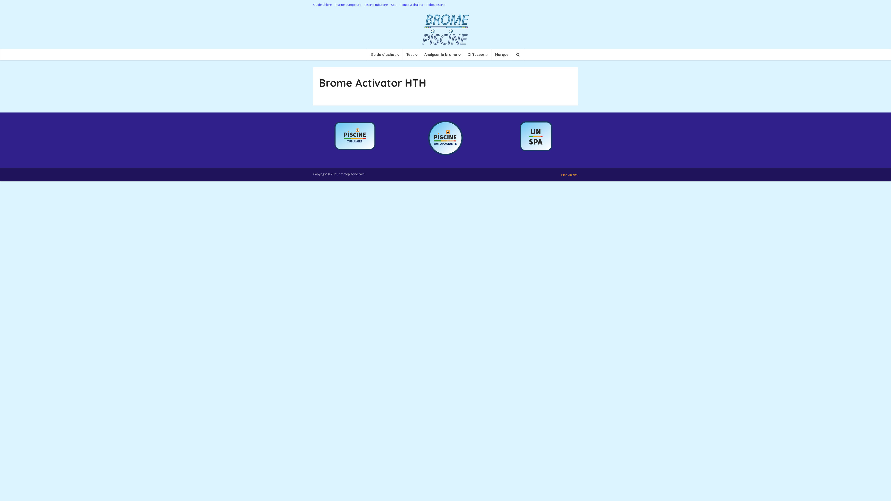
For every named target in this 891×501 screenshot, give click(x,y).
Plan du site (569, 175)
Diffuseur (476, 54)
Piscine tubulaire (376, 5)
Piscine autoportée (348, 5)
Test (410, 54)
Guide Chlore (322, 5)
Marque (502, 54)
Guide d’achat (383, 54)
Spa (394, 5)
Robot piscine (436, 5)
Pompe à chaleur (411, 5)
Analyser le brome (440, 54)
